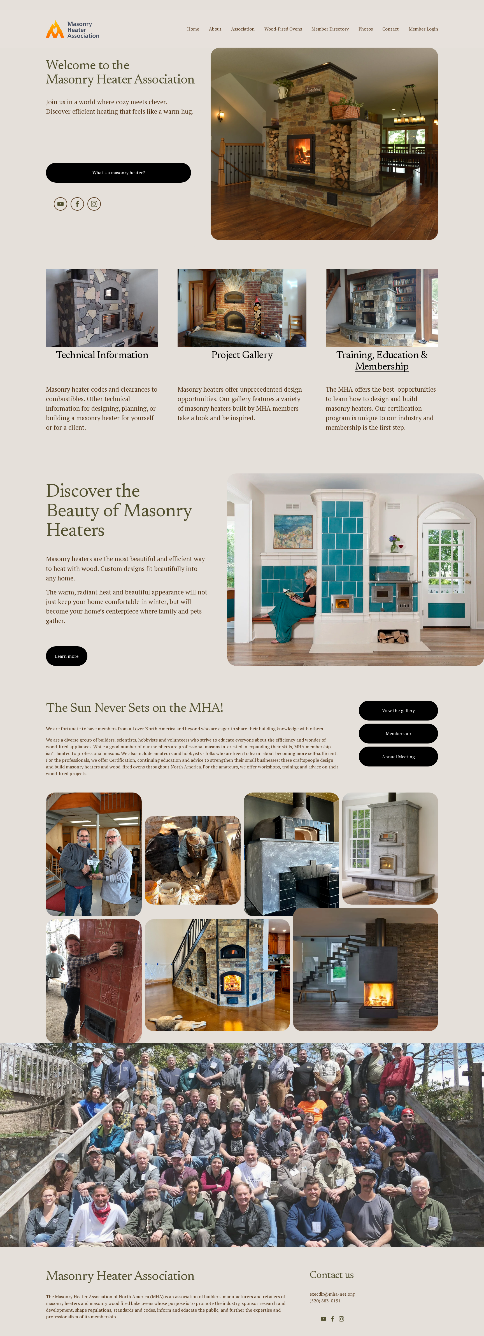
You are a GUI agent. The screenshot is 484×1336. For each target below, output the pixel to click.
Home (193, 29)
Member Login (423, 29)
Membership (398, 733)
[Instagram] (94, 204)
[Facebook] (77, 204)
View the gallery (398, 710)
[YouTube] (60, 204)
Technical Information (102, 355)
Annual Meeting (398, 757)
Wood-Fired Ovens (283, 29)
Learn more (66, 656)
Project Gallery (242, 355)
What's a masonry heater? (118, 172)
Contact (390, 29)
